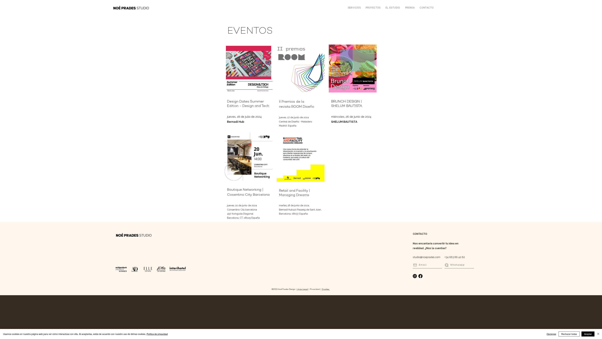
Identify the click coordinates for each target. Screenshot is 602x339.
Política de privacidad (157, 334)
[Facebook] (420, 276)
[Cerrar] (598, 333)
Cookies (326, 289)
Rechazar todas (569, 334)
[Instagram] (415, 276)
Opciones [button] (551, 334)
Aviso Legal (302, 289)
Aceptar (588, 334)
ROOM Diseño (302, 107)
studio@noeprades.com (426, 257)
